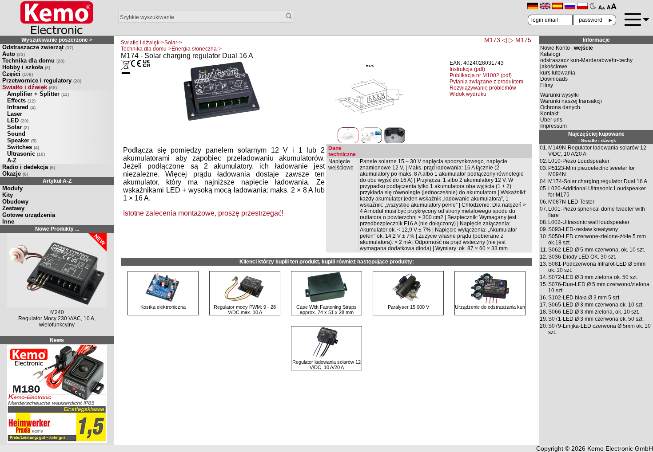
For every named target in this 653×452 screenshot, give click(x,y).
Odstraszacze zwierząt (37, 47)
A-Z (11, 160)
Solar (18, 127)
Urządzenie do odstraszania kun (490, 307)
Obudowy (15, 201)
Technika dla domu (33, 60)
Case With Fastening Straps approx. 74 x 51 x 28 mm (326, 309)
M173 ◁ (495, 39)
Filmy (546, 85)
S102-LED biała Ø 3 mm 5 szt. (584, 298)
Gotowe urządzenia (28, 215)
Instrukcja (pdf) (467, 69)
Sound (16, 133)
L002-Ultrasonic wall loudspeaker (588, 222)
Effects (21, 100)
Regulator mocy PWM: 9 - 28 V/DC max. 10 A (245, 309)
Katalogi (550, 54)
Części (17, 74)
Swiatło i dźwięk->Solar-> (151, 42)
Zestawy (13, 208)
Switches (23, 147)
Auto (13, 54)
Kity (7, 195)
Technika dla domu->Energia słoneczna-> (171, 49)
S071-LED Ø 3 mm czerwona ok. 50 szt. (596, 319)
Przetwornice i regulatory (41, 80)
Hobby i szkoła (26, 67)
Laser (14, 113)
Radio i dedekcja (28, 167)
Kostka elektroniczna (163, 307)
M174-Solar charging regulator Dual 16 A (597, 181)
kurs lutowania (557, 73)
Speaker (21, 140)
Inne (8, 221)
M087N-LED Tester (571, 202)
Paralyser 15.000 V (408, 307)
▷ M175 (520, 39)
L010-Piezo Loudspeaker (578, 161)
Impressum (553, 126)
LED (17, 120)
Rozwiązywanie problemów (483, 88)
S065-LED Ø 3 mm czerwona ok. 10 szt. (596, 305)
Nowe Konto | (566, 48)
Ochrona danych (560, 107)
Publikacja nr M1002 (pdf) (481, 75)
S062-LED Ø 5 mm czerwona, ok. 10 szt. (596, 250)
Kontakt (549, 113)
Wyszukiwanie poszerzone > (56, 40)
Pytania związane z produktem (486, 82)
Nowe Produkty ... (57, 229)
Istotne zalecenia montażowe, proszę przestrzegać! (203, 213)
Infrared (21, 107)
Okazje (15, 173)
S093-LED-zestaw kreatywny (583, 229)
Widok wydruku (468, 94)
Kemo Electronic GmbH (620, 442)
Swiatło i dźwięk (29, 87)
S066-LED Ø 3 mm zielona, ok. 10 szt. (593, 312)
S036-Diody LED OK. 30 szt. (582, 257)
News (57, 334)
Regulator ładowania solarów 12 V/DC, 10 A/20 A (326, 364)
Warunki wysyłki (559, 95)
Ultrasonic (26, 153)
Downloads (554, 79)
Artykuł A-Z (57, 181)
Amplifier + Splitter (38, 93)
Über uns (551, 120)
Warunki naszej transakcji (571, 101)
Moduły (12, 188)
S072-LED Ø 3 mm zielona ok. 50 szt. (593, 277)
